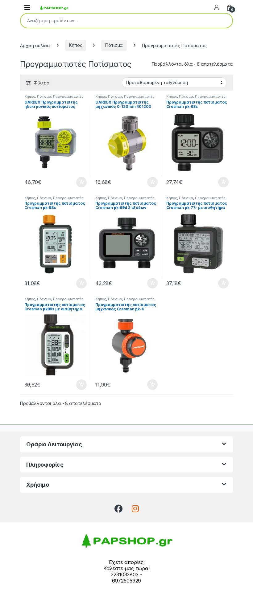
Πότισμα (114, 45)
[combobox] (118, 21)
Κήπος (75, 45)
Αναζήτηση (223, 21)
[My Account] (216, 7)
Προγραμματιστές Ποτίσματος (54, 98)
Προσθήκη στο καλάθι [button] (76, 182)
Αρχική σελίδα (35, 45)
